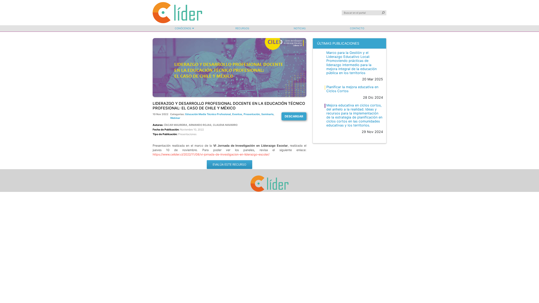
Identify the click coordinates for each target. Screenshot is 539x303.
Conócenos (183, 28)
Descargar (294, 116)
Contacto (357, 28)
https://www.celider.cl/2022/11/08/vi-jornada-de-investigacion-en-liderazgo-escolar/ (211, 154)
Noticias (300, 28)
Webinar (175, 118)
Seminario (267, 114)
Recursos (242, 28)
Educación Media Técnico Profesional (208, 114)
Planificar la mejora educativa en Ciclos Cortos (352, 89)
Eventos (237, 114)
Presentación (252, 114)
